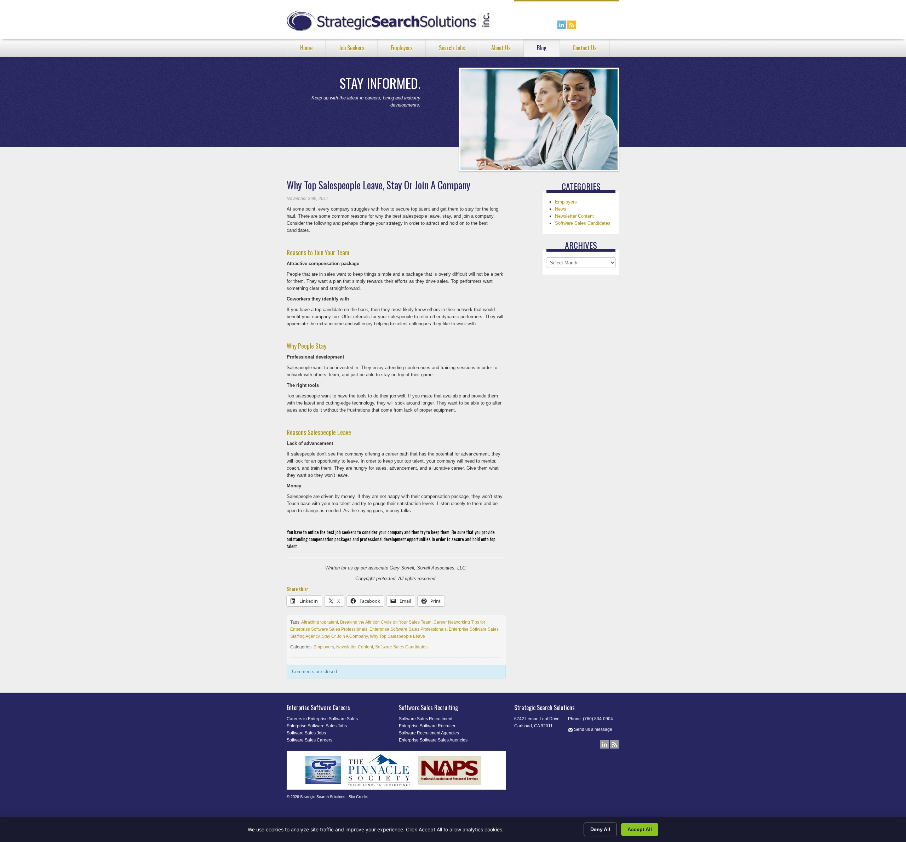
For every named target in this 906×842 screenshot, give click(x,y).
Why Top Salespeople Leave (397, 636)
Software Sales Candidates (401, 647)
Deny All (600, 829)
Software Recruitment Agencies (429, 733)
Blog (541, 48)
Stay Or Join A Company (345, 636)
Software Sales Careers (309, 740)
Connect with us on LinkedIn (561, 25)
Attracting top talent (319, 622)
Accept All (639, 829)
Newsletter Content (354, 647)
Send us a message (592, 729)
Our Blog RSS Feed (571, 25)
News (560, 209)
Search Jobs (452, 48)
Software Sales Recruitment (425, 718)
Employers (402, 48)
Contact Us (585, 48)
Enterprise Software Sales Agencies (433, 740)
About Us (501, 48)
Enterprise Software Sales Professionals (408, 629)
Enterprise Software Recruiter (427, 725)
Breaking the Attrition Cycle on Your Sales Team (385, 622)
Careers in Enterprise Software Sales (322, 718)
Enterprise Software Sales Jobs (317, 725)
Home (306, 48)
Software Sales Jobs (306, 733)
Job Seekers (352, 48)
